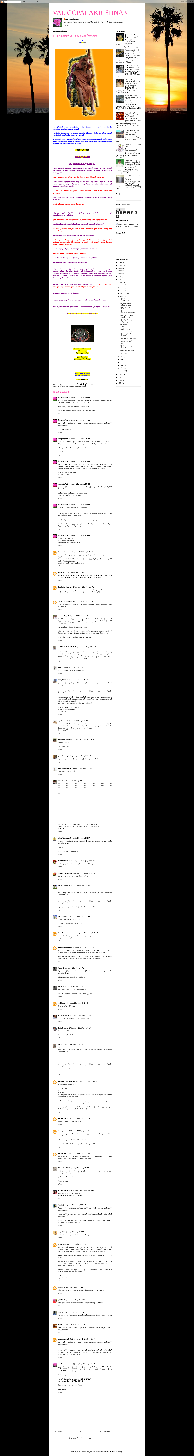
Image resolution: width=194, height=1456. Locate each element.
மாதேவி (60, 1232)
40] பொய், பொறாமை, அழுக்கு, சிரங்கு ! (126, 316)
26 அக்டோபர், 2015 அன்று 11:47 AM (73, 1312)
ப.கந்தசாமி (61, 1287)
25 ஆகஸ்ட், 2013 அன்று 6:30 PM (83, 739)
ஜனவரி (122, 371)
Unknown (61, 1244)
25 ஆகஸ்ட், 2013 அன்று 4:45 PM (77, 680)
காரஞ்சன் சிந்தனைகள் (65, 947)
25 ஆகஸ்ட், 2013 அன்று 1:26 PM (83, 587)
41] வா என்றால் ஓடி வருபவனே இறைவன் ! (127, 311)
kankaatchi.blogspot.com (67, 1081)
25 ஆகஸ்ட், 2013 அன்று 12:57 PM (80, 504)
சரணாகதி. (61, 1324)
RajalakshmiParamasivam (67, 933)
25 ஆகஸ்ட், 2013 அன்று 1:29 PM (83, 601)
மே (121, 359)
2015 (120, 277)
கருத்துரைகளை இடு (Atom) (87, 1438)
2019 (120, 265)
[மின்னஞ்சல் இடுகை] (91, 384)
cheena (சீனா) (62, 616)
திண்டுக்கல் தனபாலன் (65, 739)
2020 (120, 262)
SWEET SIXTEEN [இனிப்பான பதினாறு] (131, 35)
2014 (120, 279)
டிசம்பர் (122, 285)
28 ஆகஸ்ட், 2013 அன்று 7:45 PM (79, 1118)
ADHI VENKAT (63, 1168)
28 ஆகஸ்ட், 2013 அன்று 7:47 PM (79, 1131)
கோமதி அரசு (62, 680)
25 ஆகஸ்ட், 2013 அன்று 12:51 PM (80, 461)
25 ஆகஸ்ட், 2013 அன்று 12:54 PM (80, 484)
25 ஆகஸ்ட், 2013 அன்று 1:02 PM (82, 552)
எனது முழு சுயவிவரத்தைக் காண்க (73, 25)
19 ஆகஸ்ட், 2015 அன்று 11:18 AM (74, 1300)
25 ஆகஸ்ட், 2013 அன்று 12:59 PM (80, 535)
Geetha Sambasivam (65, 587)
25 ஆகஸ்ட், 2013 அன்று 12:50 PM (80, 439)
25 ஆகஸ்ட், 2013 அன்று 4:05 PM (72, 667)
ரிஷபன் (60, 968)
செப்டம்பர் (123, 293)
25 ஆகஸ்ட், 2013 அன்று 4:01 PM (85, 647)
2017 (120, 271)
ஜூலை (122, 354)
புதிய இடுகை (58, 1431)
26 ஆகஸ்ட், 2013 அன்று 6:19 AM (87, 933)
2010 (120, 380)
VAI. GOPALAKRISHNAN (90, 12)
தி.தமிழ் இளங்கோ (63, 1015)
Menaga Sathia (63, 1118)
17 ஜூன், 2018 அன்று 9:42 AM (86, 1364)
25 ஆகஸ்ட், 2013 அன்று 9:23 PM (74, 781)
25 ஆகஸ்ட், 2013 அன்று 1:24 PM (73, 572)
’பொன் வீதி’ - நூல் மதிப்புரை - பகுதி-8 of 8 (132, 161)
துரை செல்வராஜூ (63, 756)
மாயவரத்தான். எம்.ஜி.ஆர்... (66, 1339)
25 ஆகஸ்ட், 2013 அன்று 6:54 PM (80, 756)
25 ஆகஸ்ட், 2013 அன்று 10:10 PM (80, 838)
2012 (120, 374)
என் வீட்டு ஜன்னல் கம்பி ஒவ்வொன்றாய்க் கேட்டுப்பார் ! (132, 177)
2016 (120, 274)
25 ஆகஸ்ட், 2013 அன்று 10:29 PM (84, 861)
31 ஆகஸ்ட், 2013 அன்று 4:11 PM (74, 1232)
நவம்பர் (122, 288)
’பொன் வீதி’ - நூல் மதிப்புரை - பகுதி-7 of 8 (132, 80)
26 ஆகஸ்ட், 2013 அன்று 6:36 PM (73, 968)
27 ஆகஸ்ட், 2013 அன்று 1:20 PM (86, 1081)
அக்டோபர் (123, 290)
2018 (120, 268)
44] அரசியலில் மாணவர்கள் (124, 299)
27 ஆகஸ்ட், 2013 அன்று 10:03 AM (80, 1028)
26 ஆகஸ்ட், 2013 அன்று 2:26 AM (79, 885)
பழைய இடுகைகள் (104, 1431)
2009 (120, 383)
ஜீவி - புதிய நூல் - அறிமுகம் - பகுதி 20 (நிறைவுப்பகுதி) (131, 114)
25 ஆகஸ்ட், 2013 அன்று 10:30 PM (84, 873)
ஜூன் (122, 357)
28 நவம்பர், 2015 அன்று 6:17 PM (75, 1324)
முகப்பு (81, 1431)
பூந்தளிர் (60, 1300)
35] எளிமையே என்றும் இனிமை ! (126, 346)
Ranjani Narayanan (64, 552)
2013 (120, 282)
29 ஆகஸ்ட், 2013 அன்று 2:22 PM (79, 1168)
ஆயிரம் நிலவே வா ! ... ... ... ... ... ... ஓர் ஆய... (127, 330)
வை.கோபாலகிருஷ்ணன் (72, 19)
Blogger (112, 1451)
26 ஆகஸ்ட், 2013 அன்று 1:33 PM (83, 947)
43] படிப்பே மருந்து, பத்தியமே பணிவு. (126, 304)
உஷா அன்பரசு (62, 721)
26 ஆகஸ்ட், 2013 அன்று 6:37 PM (73, 986)
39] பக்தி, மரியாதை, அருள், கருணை (126, 321)
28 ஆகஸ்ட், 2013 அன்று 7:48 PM (79, 1153)
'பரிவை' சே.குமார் (63, 838)
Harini (60, 572)
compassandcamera (102, 1451)
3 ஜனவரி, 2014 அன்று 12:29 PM (75, 1244)
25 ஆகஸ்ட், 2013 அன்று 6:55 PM (82, 768)
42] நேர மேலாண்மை (126, 308)
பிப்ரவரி (122, 368)
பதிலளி (60, 413)
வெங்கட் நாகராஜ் (63, 1028)
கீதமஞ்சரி (61, 1205)
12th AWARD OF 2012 (132, 66)
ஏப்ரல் (122, 362)
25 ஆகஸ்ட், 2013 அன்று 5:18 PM (77, 721)
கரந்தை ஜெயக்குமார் (64, 768)
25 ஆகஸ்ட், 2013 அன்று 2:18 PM (78, 616)
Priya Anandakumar (65, 1190)
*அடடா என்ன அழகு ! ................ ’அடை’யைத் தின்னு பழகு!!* (132, 51)
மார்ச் (122, 365)
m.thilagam (62, 1003)
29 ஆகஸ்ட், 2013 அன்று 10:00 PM (83, 1190)
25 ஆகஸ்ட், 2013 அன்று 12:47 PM (80, 397)
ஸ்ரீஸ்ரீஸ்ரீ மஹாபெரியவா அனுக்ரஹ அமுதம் (73, 386)
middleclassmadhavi (65, 861)
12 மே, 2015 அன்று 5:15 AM (74, 1287)
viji (59, 1044)
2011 (120, 377)
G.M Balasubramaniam (66, 647)
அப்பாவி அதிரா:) (63, 885)
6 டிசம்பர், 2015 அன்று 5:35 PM (85, 1339)
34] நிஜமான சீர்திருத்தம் (127, 350)
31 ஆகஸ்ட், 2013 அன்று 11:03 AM (76, 1205)
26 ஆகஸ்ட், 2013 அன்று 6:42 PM (77, 1003)
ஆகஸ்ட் (122, 296)
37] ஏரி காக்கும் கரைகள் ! (128, 338)
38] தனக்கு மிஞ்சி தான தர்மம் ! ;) (127, 334)
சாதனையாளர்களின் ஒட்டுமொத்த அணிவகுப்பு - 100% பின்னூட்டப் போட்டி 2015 (133, 98)
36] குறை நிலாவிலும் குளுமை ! (126, 342)
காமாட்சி (60, 781)
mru (59, 1312)
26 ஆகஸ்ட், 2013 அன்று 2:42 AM (79, 916)
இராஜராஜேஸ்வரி (63, 397)
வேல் (59, 667)
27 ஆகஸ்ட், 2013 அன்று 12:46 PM (72, 1044)
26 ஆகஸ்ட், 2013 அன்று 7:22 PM (80, 1015)
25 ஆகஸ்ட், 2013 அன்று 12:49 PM (80, 420)
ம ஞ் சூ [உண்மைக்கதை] (132, 130)
